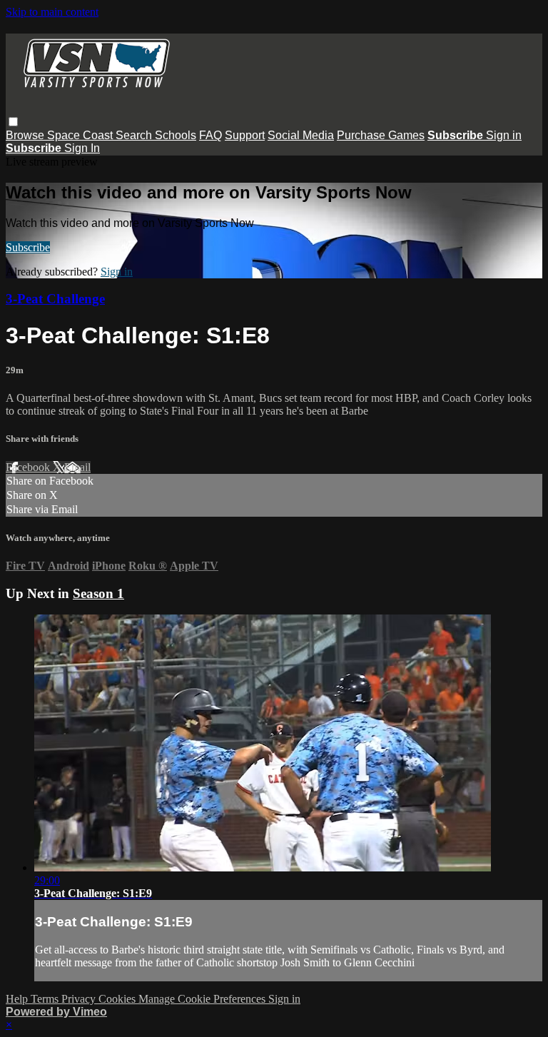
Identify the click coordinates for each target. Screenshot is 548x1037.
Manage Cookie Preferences (203, 999)
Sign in (504, 135)
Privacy (79, 999)
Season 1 (98, 593)
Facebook (29, 467)
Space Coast (81, 135)
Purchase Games (381, 135)
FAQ (210, 135)
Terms (46, 999)
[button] (13, 121)
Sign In (82, 148)
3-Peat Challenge (55, 298)
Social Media (301, 135)
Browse (26, 135)
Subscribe (28, 247)
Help (18, 999)
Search (135, 135)
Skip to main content (52, 12)
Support (245, 135)
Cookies (118, 999)
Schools (175, 135)
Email (77, 467)
